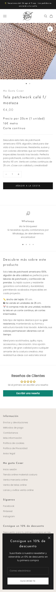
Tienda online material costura (20, 474)
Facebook (8, 506)
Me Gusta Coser (13, 91)
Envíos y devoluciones (15, 422)
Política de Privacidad (15, 448)
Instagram (9, 516)
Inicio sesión (10, 469)
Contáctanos (10, 432)
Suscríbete (28, 580)
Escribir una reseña (28, 393)
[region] (28, 225)
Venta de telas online (15, 484)
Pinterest (8, 511)
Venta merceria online (15, 479)
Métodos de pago (13, 427)
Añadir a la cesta (28, 185)
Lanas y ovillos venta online (18, 490)
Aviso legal (9, 453)
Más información (12, 438)
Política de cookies (13, 443)
